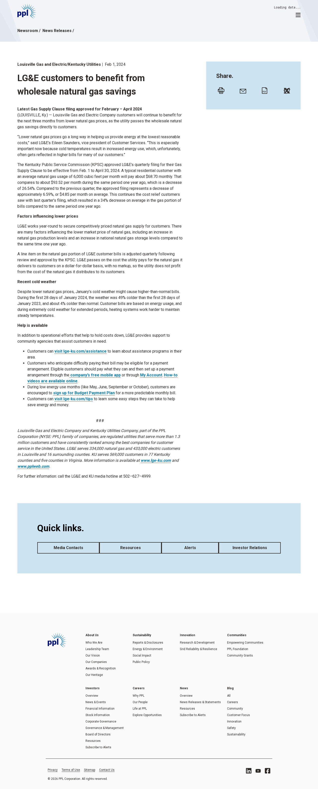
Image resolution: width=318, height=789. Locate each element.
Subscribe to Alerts (98, 747)
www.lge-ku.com (156, 460)
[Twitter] (285, 89)
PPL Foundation (237, 649)
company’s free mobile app (95, 375)
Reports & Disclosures (148, 642)
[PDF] (264, 89)
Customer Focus (238, 715)
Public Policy (141, 662)
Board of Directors (98, 734)
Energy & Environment (148, 649)
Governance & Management (104, 728)
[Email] (241, 89)
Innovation (234, 721)
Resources (130, 547)
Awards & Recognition (100, 668)
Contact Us (107, 770)
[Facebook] (267, 771)
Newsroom (27, 30)
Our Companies (96, 662)
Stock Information (97, 715)
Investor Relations (250, 547)
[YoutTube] (258, 770)
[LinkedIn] (248, 771)
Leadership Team (97, 649)
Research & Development (197, 642)
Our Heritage (94, 675)
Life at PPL (140, 708)
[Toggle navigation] (298, 14)
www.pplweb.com (33, 466)
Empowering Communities (245, 642)
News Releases (57, 30)
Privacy (53, 770)
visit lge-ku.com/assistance (80, 351)
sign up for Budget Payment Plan (84, 393)
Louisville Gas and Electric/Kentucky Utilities (59, 64)
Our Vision (92, 655)
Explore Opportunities (147, 715)
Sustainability (236, 734)
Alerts (190, 547)
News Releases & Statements (200, 702)
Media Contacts (68, 547)
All (229, 695)
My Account (151, 375)
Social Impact (142, 655)
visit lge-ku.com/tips (73, 398)
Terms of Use (71, 770)
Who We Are (93, 642)
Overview (91, 695)
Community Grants (240, 655)
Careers (232, 702)
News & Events (95, 702)
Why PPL (138, 695)
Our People (140, 702)
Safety (231, 728)
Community (235, 708)
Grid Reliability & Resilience (198, 649)
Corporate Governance (100, 721)
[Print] (220, 89)
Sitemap (89, 770)
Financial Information (100, 708)
